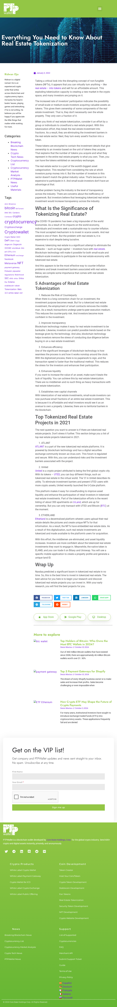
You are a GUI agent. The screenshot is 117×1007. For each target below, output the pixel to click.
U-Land (77, 502)
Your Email (18, 782)
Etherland (40, 518)
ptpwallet (16, 271)
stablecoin (9, 285)
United (38, 470)
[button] (99, 8)
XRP (21, 293)
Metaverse (11, 263)
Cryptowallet (17, 231)
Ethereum (10, 255)
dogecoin (8, 244)
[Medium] (44, 851)
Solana (11, 282)
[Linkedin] (21, 851)
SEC (7, 278)
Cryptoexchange (13, 227)
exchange (20, 256)
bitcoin (10, 208)
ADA (6, 204)
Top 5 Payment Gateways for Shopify (82, 671)
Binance (12, 204)
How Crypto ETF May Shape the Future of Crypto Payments (86, 703)
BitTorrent (20, 209)
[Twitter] (6, 851)
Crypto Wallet (10, 237)
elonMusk (16, 248)
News (16, 929)
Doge (17, 241)
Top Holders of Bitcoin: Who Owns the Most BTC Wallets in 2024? (84, 642)
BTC (103, 505)
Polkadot (8, 271)
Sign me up (58, 807)
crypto (17, 216)
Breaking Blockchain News (17, 146)
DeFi (7, 240)
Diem (12, 241)
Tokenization (11, 289)
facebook (9, 259)
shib (11, 278)
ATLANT (39, 446)
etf (6, 252)
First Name (17, 772)
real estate (99, 249)
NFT (20, 263)
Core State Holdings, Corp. (58, 840)
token (17, 285)
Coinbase (8, 217)
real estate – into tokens (48, 88)
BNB (6, 213)
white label (13, 293)
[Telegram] (14, 851)
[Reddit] (37, 851)
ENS (22, 248)
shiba (16, 278)
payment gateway (12, 267)
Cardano (16, 213)
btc (10, 212)
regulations (9, 275)
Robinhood (19, 275)
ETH (14, 252)
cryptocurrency (21, 221)
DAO (18, 237)
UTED (57, 474)
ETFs (10, 252)
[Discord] (29, 851)
